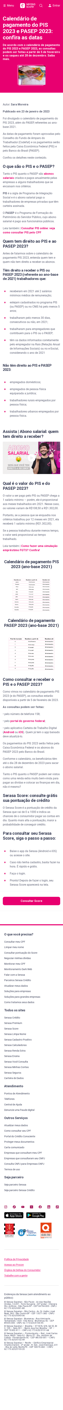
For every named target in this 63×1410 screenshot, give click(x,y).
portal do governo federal (27, 721)
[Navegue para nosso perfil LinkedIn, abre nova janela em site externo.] (48, 1207)
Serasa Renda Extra (15, 1050)
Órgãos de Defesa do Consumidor (22, 1270)
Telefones (9, 1099)
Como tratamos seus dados (19, 1002)
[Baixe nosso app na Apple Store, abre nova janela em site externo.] (13, 1217)
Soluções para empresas (17, 991)
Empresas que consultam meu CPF (23, 1152)
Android (9, 732)
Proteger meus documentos (19, 1141)
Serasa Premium (13, 1023)
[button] (31, 458)
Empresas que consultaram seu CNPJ (24, 1158)
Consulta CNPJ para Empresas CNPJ (24, 1163)
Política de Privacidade (16, 1259)
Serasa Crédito (12, 1017)
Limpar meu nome (14, 947)
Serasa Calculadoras (15, 1045)
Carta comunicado (14, 1147)
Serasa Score (11, 1028)
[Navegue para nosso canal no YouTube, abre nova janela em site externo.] (22, 1207)
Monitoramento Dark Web (18, 969)
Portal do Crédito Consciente (19, 1136)
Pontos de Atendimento (17, 1093)
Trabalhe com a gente (15, 1275)
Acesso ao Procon (14, 1264)
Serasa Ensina (12, 1056)
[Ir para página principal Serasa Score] (27, 5)
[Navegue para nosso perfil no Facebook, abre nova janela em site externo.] (40, 1207)
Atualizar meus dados (16, 985)
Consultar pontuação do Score (20, 952)
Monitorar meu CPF (14, 963)
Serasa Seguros (12, 1072)
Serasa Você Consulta (16, 1061)
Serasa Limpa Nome (15, 1034)
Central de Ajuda (13, 1104)
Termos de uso (12, 1169)
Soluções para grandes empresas (22, 996)
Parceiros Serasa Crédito (17, 980)
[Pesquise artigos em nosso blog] (41, 5)
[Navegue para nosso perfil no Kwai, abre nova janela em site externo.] (57, 1207)
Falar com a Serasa (14, 974)
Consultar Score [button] (31, 901)
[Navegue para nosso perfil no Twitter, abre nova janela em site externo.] (31, 1207)
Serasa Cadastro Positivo (18, 1039)
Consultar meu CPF (14, 941)
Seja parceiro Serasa (15, 1184)
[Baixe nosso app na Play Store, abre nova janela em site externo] (36, 1217)
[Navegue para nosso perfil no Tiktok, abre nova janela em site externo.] (14, 1207)
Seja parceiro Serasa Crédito (19, 1190)
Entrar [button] (56, 5)
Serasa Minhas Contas (16, 1067)
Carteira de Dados (14, 1078)
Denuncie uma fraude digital (19, 1110)
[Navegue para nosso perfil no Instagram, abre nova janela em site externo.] (5, 1207)
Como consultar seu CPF (17, 1130)
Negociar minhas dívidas (17, 958)
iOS (21, 732)
